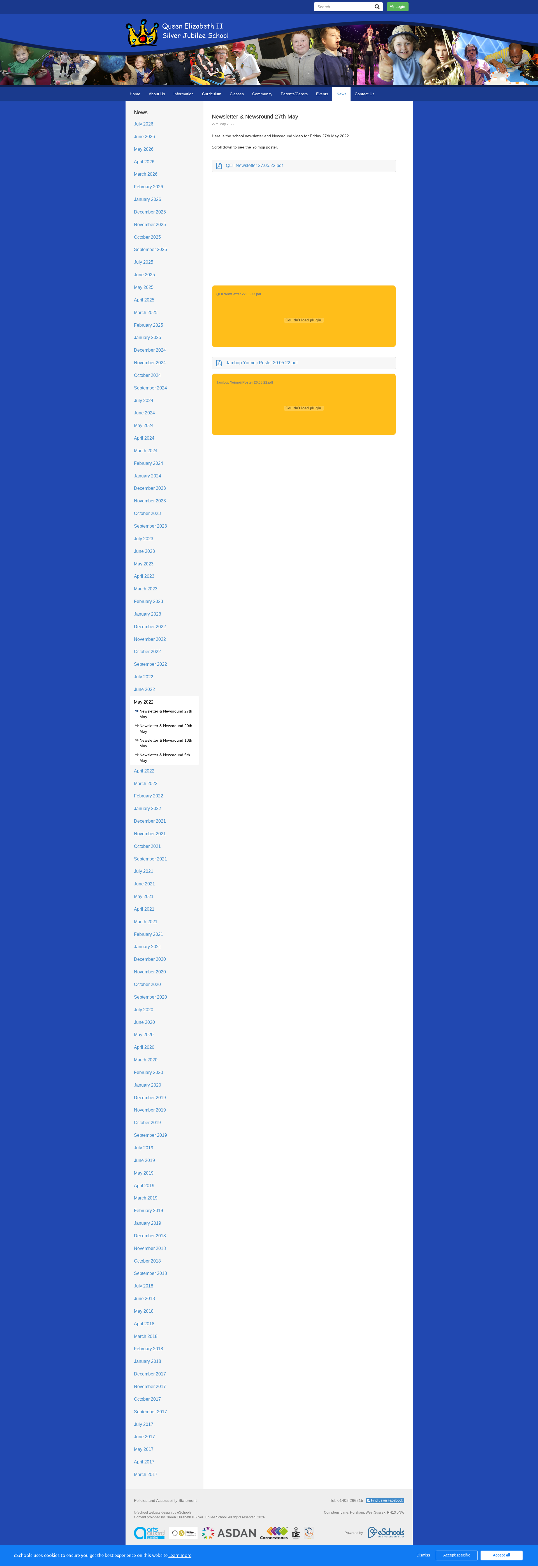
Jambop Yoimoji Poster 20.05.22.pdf (262, 362)
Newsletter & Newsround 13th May (166, 743)
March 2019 (145, 1198)
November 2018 (150, 1248)
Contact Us (364, 94)
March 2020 (145, 1059)
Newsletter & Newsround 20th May (166, 728)
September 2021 (150, 859)
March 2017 (145, 1474)
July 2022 (143, 676)
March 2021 (145, 921)
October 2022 (147, 651)
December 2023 (150, 488)
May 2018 (144, 1311)
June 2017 (144, 1436)
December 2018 (150, 1235)
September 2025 (150, 249)
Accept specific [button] (456, 1555)
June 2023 (144, 551)
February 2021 (148, 934)
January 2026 (147, 199)
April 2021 (144, 909)
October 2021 (147, 846)
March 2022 (145, 783)
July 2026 (143, 124)
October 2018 (147, 1261)
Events (322, 94)
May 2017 (144, 1449)
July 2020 (143, 1009)
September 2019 (150, 1135)
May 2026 (144, 149)
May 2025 (144, 287)
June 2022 (144, 689)
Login (399, 6)
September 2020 (150, 997)
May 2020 (144, 1034)
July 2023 (143, 538)
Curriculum (211, 94)
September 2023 (150, 526)
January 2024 (147, 476)
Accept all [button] (501, 1555)
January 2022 (147, 808)
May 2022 (144, 702)
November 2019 (150, 1110)
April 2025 (144, 300)
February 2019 (148, 1210)
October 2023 (147, 513)
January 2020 (147, 1085)
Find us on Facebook (386, 1500)
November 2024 (150, 362)
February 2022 (148, 796)
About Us (157, 94)
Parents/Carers (294, 94)
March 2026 (145, 174)
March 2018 (145, 1336)
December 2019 (150, 1097)
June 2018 (144, 1298)
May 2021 (144, 896)
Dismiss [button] (423, 1555)
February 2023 (148, 601)
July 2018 (143, 1286)
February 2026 (148, 186)
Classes (237, 94)
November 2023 (150, 500)
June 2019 (144, 1160)
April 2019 (144, 1185)
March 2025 (145, 312)
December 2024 (150, 350)
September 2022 (150, 664)
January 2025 (147, 337)
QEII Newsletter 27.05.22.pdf (254, 165)
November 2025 (150, 224)
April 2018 (144, 1323)
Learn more (179, 1555)
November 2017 (150, 1386)
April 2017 (144, 1462)
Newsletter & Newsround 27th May (166, 714)
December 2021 (150, 821)
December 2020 (150, 959)
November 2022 (150, 639)
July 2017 (143, 1424)
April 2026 (144, 161)
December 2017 (150, 1374)
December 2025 (150, 212)
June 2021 (144, 883)
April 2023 (144, 576)
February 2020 (148, 1072)
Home (135, 94)
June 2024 (144, 412)
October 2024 (147, 375)
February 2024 (148, 463)
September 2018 (150, 1273)
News (341, 94)
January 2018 (147, 1361)
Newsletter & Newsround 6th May (165, 758)
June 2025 (144, 274)
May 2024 (144, 425)
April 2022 (144, 771)
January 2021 (147, 946)
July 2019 (143, 1147)
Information (183, 94)
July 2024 (143, 400)
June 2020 (144, 1022)
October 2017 (147, 1399)
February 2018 (148, 1348)
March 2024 (145, 450)
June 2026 (144, 136)
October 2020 (147, 984)
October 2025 (147, 237)
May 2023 (144, 564)
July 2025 (143, 262)
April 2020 (144, 1047)
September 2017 (150, 1411)
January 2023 (147, 614)
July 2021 (143, 871)
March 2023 (145, 588)
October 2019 (147, 1122)
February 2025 (148, 325)
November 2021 (150, 833)
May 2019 (144, 1173)
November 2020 (150, 971)
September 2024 (150, 388)
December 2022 (150, 626)
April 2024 (144, 438)
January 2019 (147, 1223)
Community (262, 94)
